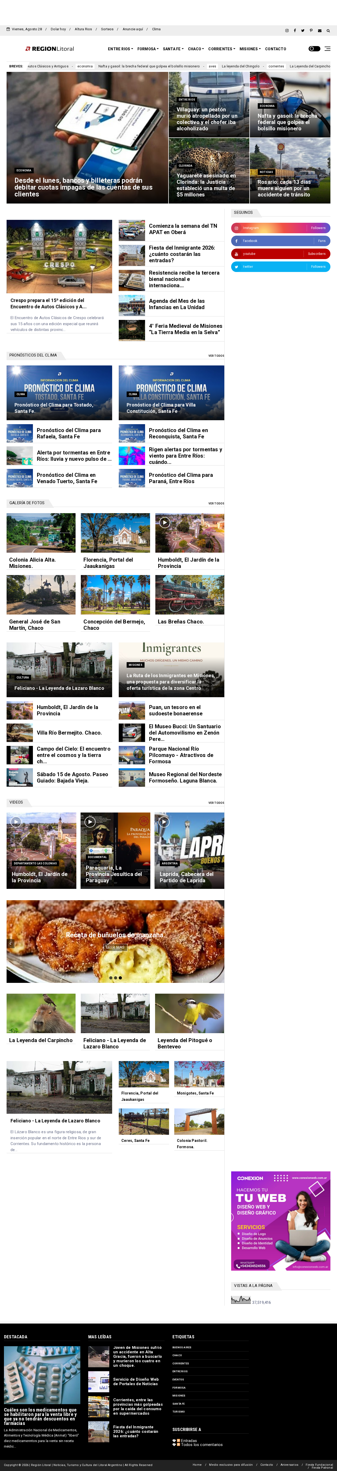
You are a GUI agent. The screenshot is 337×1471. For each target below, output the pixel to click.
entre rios (187, 99)
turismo (178, 1411)
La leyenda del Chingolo (159, 66)
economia (24, 170)
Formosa (146, 49)
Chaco (194, 49)
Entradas (188, 1440)
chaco (177, 1355)
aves (131, 66)
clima (21, 394)
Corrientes (220, 49)
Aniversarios (289, 1464)
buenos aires (181, 1347)
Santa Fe (172, 49)
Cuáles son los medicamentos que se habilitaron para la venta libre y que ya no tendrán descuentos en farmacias (40, 1416)
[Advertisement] (168, 12)
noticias (266, 172)
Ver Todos (217, 355)
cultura (263, 66)
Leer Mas (115, 947)
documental (97, 857)
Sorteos (107, 29)
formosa (179, 1387)
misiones (135, 664)
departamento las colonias (35, 863)
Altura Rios (83, 29)
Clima (156, 29)
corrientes (195, 66)
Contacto (275, 49)
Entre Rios (119, 49)
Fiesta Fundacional (319, 1464)
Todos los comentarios (201, 1444)
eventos (178, 1379)
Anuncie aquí (133, 29)
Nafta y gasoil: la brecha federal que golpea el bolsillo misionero (67, 66)
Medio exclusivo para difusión (231, 1464)
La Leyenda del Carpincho (229, 66)
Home (197, 1464)
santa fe (178, 1403)
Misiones (249, 49)
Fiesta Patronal (322, 1467)
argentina (170, 863)
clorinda (186, 165)
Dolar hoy (58, 29)
